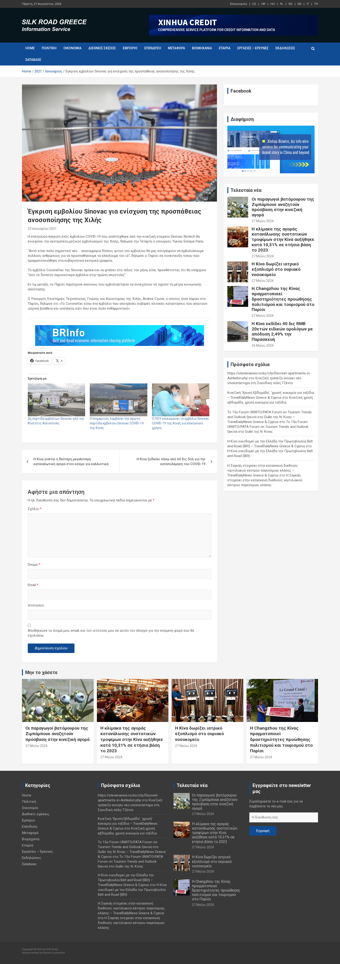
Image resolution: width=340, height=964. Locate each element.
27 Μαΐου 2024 (263, 221)
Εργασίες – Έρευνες (253, 48)
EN (299, 4)
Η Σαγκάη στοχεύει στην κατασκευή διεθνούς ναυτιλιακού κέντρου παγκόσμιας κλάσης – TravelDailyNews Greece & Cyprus (262, 470)
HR (263, 4)
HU (273, 4)
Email (33, 585)
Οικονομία (72, 48)
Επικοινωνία (238, 4)
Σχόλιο (34, 509)
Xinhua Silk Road (47, 949)
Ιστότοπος (36, 605)
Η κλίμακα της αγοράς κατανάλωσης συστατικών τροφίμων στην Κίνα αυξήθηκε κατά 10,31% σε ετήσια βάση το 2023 (283, 239)
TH (316, 4)
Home (30, 48)
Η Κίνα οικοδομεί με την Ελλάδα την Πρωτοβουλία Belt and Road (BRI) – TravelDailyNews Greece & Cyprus (126, 880)
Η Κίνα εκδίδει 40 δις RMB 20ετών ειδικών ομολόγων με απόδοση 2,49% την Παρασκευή (282, 331)
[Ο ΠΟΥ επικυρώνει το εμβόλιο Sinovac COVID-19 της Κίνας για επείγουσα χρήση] (180, 399)
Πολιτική (49, 48)
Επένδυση (152, 48)
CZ (254, 4)
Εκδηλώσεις (285, 48)
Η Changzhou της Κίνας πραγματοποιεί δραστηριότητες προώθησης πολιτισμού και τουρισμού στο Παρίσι (283, 299)
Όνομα (34, 565)
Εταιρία (224, 48)
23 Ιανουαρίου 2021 (42, 228)
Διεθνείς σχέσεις (102, 48)
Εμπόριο (130, 48)
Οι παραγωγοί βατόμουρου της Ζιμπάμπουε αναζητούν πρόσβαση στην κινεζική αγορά (283, 207)
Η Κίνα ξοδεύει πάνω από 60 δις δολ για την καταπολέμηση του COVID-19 (171, 461)
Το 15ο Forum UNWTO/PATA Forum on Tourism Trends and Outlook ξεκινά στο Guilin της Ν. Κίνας (267, 427)
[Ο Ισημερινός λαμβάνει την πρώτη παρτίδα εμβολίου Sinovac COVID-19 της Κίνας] (118, 399)
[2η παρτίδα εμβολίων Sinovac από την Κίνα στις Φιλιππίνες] (56, 399)
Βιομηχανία (202, 48)
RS (290, 4)
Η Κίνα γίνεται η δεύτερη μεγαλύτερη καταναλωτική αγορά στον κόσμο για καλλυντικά (71, 461)
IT (308, 4)
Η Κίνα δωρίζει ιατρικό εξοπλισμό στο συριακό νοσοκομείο (276, 269)
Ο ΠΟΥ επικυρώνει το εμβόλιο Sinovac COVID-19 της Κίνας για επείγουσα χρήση (180, 423)
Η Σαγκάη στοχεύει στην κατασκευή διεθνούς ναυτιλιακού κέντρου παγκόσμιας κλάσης (264, 480)
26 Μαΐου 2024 (263, 345)
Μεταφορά (176, 48)
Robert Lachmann (54, 952)
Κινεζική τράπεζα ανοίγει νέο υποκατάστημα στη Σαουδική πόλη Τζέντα (130, 805)
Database (33, 60)
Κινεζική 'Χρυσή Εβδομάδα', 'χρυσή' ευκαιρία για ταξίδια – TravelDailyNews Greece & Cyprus (128, 823)
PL (281, 4)
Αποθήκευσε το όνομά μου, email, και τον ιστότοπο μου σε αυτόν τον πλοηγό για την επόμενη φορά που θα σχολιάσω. (111, 632)
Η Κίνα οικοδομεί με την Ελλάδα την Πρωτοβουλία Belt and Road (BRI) (132, 890)
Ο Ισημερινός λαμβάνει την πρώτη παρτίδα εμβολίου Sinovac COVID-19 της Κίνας (117, 423)
